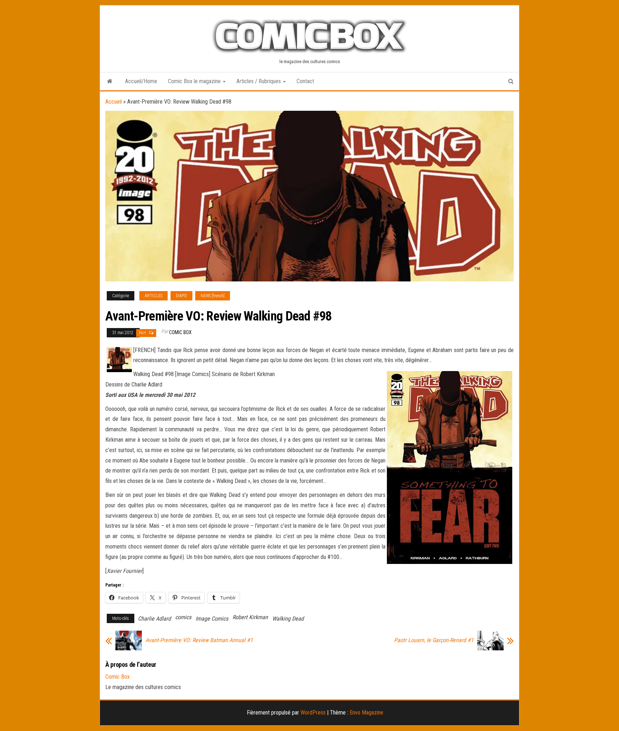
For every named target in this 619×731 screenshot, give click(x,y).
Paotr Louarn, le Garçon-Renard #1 (434, 640)
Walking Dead (288, 618)
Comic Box (180, 332)
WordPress (313, 712)
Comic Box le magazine (195, 81)
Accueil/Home (141, 81)
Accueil (113, 101)
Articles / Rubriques (259, 81)
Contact (305, 81)
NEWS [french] (213, 295)
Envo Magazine (366, 712)
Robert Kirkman (250, 617)
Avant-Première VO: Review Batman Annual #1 (199, 640)
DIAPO (181, 295)
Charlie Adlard (154, 618)
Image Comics (212, 618)
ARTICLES (153, 295)
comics (183, 617)
